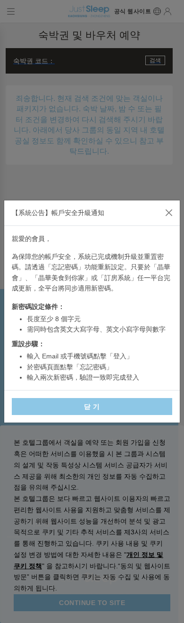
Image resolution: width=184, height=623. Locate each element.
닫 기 (92, 406)
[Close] (169, 213)
